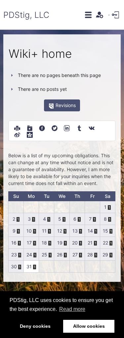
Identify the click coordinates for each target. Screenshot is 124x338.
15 (105, 231)
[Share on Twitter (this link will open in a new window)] (54, 127)
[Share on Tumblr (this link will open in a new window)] (79, 127)
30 (14, 266)
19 (59, 242)
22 (105, 242)
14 (90, 231)
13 (75, 231)
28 (90, 254)
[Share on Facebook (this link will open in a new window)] (42, 127)
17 (29, 242)
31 (29, 266)
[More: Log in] (116, 14)
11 (44, 231)
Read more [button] (72, 309)
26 (59, 254)
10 (29, 231)
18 (44, 242)
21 (90, 242)
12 (59, 231)
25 (44, 254)
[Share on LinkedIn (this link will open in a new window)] (66, 127)
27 (75, 254)
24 (29, 254)
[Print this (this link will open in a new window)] (17, 127)
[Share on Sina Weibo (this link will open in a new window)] (17, 134)
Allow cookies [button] (89, 326)
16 (14, 242)
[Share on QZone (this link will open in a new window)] (29, 134)
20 (75, 242)
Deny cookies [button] (35, 326)
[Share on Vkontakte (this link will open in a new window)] (91, 127)
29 (105, 254)
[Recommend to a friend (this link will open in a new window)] (29, 127)
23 (14, 254)
